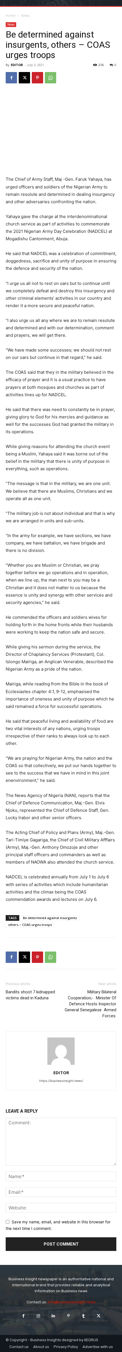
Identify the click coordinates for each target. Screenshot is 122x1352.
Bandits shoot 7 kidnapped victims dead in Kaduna (30, 994)
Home (11, 15)
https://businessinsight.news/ (61, 1081)
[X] (24, 77)
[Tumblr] (83, 1316)
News (25, 15)
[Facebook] (11, 77)
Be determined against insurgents (50, 918)
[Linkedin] (53, 1316)
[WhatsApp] (50, 77)
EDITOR (17, 65)
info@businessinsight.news (72, 1302)
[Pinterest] (37, 77)
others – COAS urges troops (30, 924)
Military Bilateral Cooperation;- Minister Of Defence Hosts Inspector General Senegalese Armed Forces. (90, 1003)
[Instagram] (38, 1316)
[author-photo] (61, 1064)
